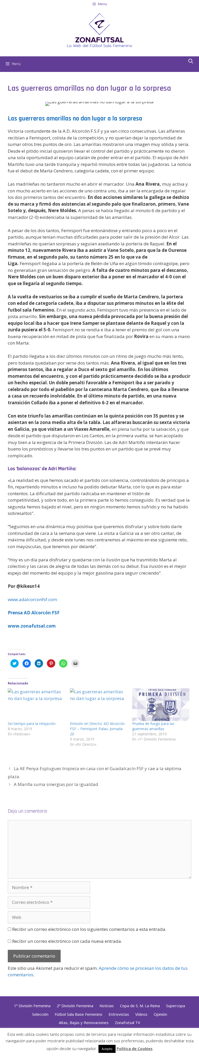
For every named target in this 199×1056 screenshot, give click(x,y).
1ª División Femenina (32, 1005)
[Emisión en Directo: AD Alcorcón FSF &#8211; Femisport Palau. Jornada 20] (98, 704)
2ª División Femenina (75, 1005)
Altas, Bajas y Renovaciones (84, 1022)
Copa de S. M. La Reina (140, 1005)
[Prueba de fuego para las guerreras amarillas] (160, 704)
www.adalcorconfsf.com (32, 599)
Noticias (107, 1005)
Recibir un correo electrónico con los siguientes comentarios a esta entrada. (89, 929)
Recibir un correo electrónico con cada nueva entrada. (67, 941)
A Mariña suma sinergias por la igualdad (56, 784)
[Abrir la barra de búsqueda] (191, 61)
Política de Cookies (135, 1048)
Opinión (160, 1014)
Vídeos (141, 1014)
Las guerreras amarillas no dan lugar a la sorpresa (75, 119)
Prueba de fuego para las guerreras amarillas (153, 726)
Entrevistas (119, 1014)
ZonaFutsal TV (127, 1022)
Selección (40, 1014)
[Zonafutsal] (99, 30)
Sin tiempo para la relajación (31, 723)
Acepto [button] (107, 1048)
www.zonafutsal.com (32, 626)
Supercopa (175, 1005)
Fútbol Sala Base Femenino (78, 1014)
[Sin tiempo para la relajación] (36, 704)
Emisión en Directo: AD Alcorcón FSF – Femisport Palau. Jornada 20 (97, 728)
